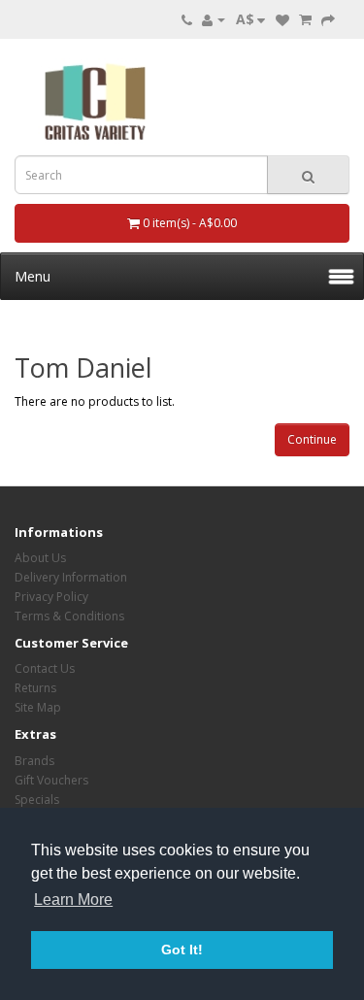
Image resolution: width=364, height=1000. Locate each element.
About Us (40, 558)
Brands (34, 760)
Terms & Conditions (69, 616)
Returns (35, 688)
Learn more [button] (73, 899)
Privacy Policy (51, 596)
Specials (37, 799)
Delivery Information (71, 577)
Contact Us (45, 668)
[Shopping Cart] (305, 19)
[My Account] (213, 19)
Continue (312, 439)
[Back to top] (301, 937)
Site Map (38, 707)
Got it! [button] (182, 949)
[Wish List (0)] (282, 19)
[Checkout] (328, 19)
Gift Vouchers (51, 780)
